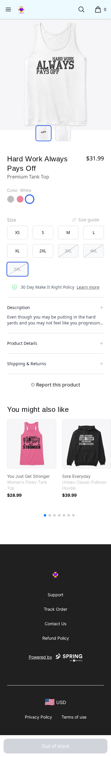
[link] (31, 443)
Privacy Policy (38, 716)
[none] (85, 220)
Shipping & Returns (26, 363)
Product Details (22, 343)
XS (17, 232)
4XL (93, 251)
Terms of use (74, 716)
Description (18, 307)
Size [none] (11, 220)
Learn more (88, 287)
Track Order (55, 609)
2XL (42, 251)
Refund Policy (55, 638)
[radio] (17, 232)
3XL (68, 251)
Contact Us (55, 623)
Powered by (40, 656)
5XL (17, 269)
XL (17, 251)
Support (55, 594)
